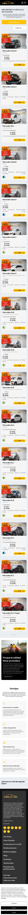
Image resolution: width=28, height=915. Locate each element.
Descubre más (7, 676)
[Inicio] (7, 3)
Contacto (7, 859)
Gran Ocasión (9, 840)
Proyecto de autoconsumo (9, 868)
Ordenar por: (18, 28)
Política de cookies (9, 880)
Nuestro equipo (9, 852)
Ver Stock (7, 837)
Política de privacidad (10, 878)
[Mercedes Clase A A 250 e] (14, 190)
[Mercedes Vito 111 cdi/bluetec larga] (14, 116)
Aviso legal (6, 875)
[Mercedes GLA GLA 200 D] (14, 416)
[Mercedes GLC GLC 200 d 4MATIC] (14, 566)
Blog (5, 855)
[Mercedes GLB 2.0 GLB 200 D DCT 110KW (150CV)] (14, 303)
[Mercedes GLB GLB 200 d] (14, 491)
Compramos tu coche (12, 844)
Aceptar (14, 912)
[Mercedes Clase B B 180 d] (14, 41)
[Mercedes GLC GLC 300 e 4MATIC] (14, 529)
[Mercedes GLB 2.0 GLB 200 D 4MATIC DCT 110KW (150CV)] (14, 378)
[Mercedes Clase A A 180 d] (14, 78)
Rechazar (14, 907)
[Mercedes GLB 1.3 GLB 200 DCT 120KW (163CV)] (14, 341)
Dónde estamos (9, 848)
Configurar (14, 903)
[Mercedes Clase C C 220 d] (14, 228)
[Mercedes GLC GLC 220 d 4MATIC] (14, 454)
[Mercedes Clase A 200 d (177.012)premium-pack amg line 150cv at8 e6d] (14, 265)
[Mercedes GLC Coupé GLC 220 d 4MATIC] (14, 604)
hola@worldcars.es (8, 820)
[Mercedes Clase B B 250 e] (14, 153)
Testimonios (8, 863)
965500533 (6, 823)
